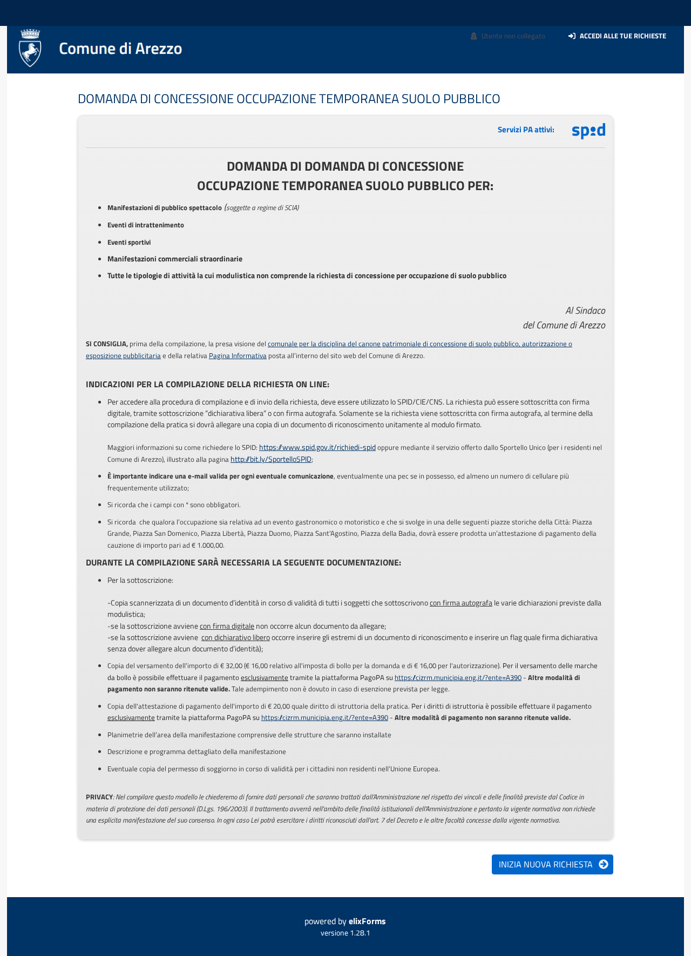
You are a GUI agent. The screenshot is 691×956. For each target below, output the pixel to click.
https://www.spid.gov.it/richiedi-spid (317, 447)
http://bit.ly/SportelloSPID (271, 458)
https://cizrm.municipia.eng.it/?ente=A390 (458, 677)
